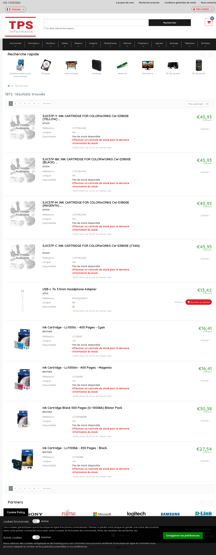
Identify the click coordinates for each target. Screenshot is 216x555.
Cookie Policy (16, 512)
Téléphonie (189, 43)
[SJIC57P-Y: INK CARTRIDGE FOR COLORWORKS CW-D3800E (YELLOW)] (22, 128)
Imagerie (93, 43)
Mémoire (127, 43)
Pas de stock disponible (100, 140)
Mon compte (202, 9)
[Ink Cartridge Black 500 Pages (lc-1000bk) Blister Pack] (22, 421)
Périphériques (110, 43)
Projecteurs (143, 43)
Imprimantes (15, 43)
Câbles (65, 43)
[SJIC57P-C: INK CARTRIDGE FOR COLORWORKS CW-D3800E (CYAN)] (22, 258)
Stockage (174, 43)
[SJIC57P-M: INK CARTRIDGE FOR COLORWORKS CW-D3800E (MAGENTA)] (22, 215)
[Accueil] (9, 85)
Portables (205, 43)
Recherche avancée (149, 2)
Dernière (46, 103)
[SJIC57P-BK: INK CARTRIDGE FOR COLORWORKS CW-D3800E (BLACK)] (22, 172)
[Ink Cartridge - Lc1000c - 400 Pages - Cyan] (22, 340)
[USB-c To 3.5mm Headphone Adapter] (22, 302)
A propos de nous (125, 2)
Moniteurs (50, 43)
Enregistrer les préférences (182, 535)
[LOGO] (20, 27)
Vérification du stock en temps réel (91, 147)
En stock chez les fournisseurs (60, 28)
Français (16, 9)
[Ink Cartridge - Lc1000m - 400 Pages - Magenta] (22, 381)
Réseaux (78, 43)
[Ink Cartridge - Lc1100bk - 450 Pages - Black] (22, 461)
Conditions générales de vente (180, 2)
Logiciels (159, 43)
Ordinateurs (33, 43)
